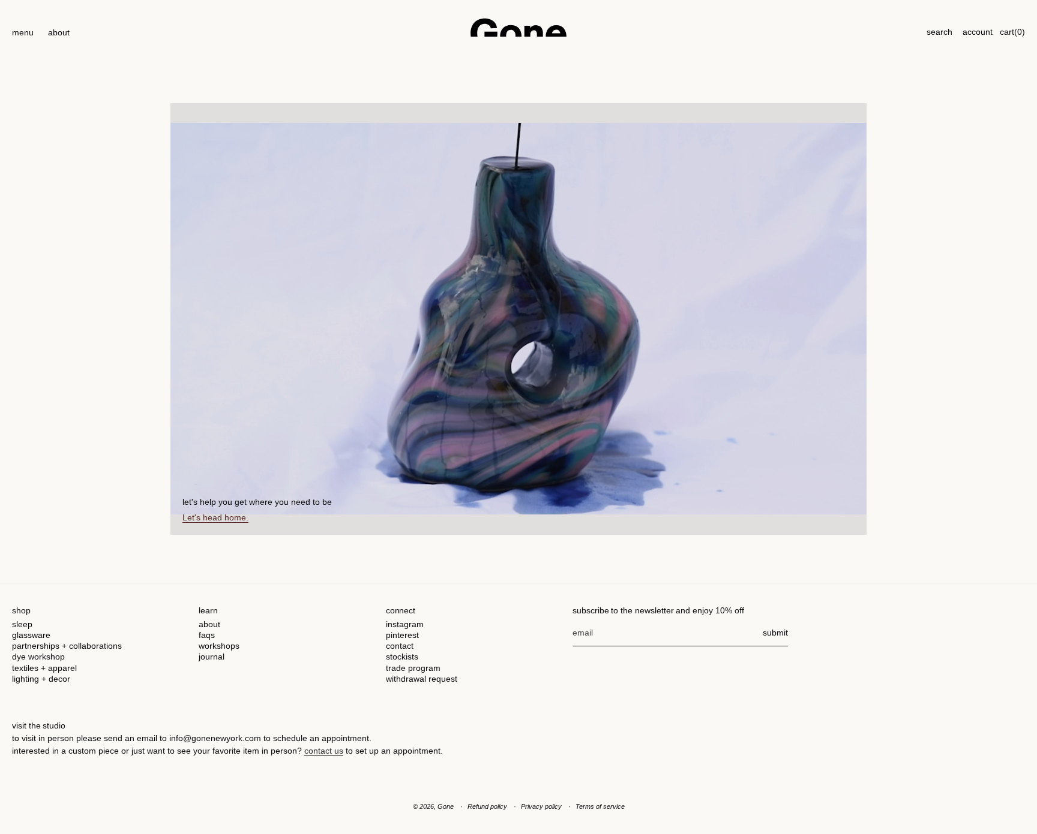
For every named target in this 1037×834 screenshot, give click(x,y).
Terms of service (600, 806)
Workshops (219, 646)
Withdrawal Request (421, 679)
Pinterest (402, 635)
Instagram (405, 624)
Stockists (402, 656)
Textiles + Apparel (44, 668)
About (209, 624)
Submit (775, 632)
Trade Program (413, 668)
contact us (323, 750)
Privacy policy (541, 806)
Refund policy (487, 806)
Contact (399, 646)
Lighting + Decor (41, 679)
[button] (23, 27)
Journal (211, 656)
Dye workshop (38, 656)
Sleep (22, 624)
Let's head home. (215, 517)
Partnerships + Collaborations (67, 646)
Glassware (31, 635)
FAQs (207, 635)
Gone (445, 806)
